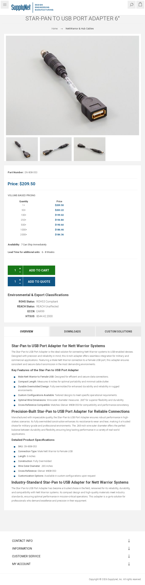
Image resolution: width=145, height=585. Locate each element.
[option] (22, 149)
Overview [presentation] (26, 331)
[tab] (27, 331)
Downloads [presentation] (72, 331)
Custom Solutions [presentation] (118, 331)
